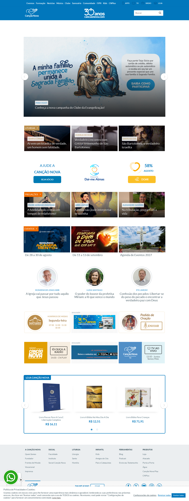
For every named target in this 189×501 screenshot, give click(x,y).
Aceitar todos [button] (178, 495)
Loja (144, 454)
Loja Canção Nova (37, 377)
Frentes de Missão (33, 463)
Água (145, 467)
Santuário (76, 3)
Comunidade (89, 3)
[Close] (21, 480)
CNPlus (146, 476)
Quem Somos (30, 454)
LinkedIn (159, 486)
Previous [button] (24, 76)
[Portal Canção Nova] (32, 12)
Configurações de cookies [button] (144, 495)
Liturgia (30, 128)
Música (59, 3)
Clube (67, 3)
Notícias (51, 3)
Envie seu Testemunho (128, 463)
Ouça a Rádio (60, 351)
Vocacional (30, 467)
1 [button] (92, 430)
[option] (94, 77)
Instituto (52, 458)
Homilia (75, 463)
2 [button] (97, 430)
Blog (121, 454)
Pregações (31, 194)
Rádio (148, 3)
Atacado (146, 458)
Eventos (29, 229)
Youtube (144, 486)
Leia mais (56, 498)
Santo (74, 458)
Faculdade (53, 454)
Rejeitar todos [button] (164, 495)
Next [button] (164, 76)
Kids (97, 454)
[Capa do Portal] (94, 12)
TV (137, 3)
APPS (127, 3)
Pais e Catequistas (103, 463)
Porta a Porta (148, 463)
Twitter (136, 486)
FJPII (99, 3)
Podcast (122, 458)
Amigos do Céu (102, 458)
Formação (40, 3)
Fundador (29, 458)
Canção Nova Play (150, 471)
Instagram (151, 486)
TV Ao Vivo (154, 349)
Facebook (128, 486)
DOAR (145, 179)
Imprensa (29, 471)
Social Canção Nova (57, 463)
